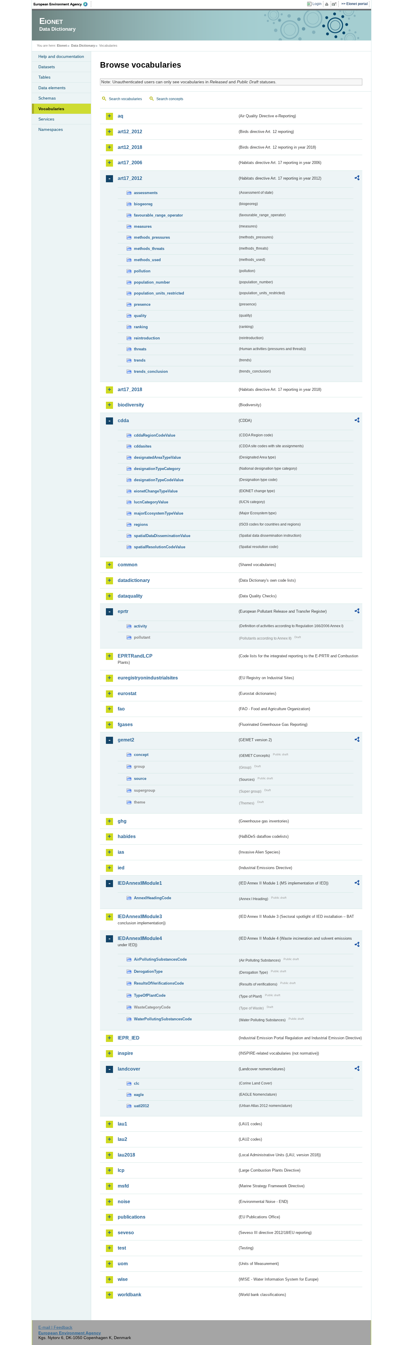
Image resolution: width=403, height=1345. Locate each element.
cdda (123, 420)
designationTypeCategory (157, 468)
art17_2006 (130, 162)
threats (140, 349)
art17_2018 (130, 389)
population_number (152, 282)
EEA (62, 4)
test (122, 1247)
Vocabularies (51, 108)
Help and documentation (61, 56)
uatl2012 (141, 1106)
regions (141, 524)
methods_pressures (152, 237)
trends (139, 360)
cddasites (142, 446)
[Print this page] (327, 4)
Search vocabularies (125, 99)
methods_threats (149, 248)
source (140, 778)
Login (317, 4)
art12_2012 (130, 131)
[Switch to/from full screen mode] (335, 4)
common (127, 564)
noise (124, 1201)
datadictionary (134, 580)
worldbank (129, 1294)
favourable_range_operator (158, 215)
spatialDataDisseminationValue (162, 536)
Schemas (47, 98)
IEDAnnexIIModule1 (140, 883)
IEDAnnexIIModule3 (140, 916)
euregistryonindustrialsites (148, 677)
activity (140, 626)
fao (121, 708)
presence (142, 304)
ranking (141, 327)
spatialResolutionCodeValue (159, 547)
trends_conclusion (151, 371)
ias (121, 852)
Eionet (62, 45)
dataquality (130, 595)
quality (140, 315)
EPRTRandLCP (135, 655)
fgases (125, 724)
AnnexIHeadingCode (152, 898)
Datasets (46, 66)
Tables (44, 77)
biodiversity (131, 404)
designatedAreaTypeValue (157, 457)
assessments (146, 193)
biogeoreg (143, 204)
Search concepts (169, 99)
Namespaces (50, 129)
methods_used (147, 260)
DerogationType (148, 971)
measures (143, 226)
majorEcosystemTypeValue (158, 513)
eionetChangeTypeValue (156, 491)
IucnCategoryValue (151, 502)
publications (131, 1216)
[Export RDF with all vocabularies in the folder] (357, 178)
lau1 (122, 1123)
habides (127, 836)
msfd (123, 1185)
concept (141, 754)
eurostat (127, 693)
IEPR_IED (129, 1037)
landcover (129, 1068)
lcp (121, 1170)
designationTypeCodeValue (159, 480)
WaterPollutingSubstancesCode (163, 1019)
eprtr (123, 611)
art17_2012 (130, 178)
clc (136, 1083)
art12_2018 (130, 147)
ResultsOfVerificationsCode (159, 983)
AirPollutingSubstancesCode (160, 959)
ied (121, 867)
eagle (139, 1094)
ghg (122, 821)
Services (46, 119)
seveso (126, 1232)
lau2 (122, 1139)
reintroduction (147, 338)
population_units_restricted (159, 293)
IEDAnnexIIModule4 (140, 938)
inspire (125, 1053)
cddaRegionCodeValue (154, 435)
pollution (142, 271)
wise (123, 1279)
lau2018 (126, 1154)
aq (120, 115)
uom (123, 1263)
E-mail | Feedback (55, 1327)
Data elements (51, 87)
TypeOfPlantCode (150, 995)
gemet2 (126, 739)
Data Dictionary (83, 45)
